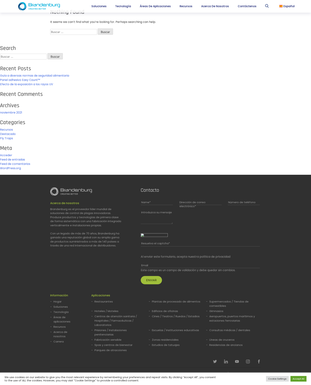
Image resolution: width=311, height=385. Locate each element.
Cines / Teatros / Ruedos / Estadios (176, 316)
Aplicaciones (100, 295)
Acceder (6, 155)
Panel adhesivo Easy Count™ (20, 80)
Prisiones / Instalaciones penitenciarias (110, 332)
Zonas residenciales (165, 340)
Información (59, 295)
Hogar (57, 301)
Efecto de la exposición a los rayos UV (26, 84)
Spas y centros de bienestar (113, 345)
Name (146, 202)
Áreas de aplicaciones (155, 6)
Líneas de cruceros (222, 340)
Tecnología (123, 6)
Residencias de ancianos (226, 345)
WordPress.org (10, 168)
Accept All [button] (298, 378)
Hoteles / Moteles (106, 311)
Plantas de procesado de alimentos (176, 301)
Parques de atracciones (110, 350)
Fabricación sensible (107, 340)
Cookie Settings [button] (277, 378)
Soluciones (99, 6)
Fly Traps (6, 138)
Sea (267, 7)
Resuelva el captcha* (155, 243)
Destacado (8, 134)
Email (144, 265)
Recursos (186, 6)
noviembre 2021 (11, 112)
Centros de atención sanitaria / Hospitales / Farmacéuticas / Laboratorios (115, 320)
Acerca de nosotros (215, 6)
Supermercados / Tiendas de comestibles (229, 304)
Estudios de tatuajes (166, 345)
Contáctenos (247, 6)
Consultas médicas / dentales (229, 330)
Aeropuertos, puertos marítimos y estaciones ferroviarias (232, 318)
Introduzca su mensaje (156, 212)
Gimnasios (216, 311)
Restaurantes (103, 301)
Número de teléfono (242, 202)
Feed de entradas (12, 159)
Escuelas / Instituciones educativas (175, 330)
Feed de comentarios (15, 164)
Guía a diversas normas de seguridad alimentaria (34, 76)
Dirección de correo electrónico (192, 204)
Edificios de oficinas (165, 311)
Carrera (58, 341)
